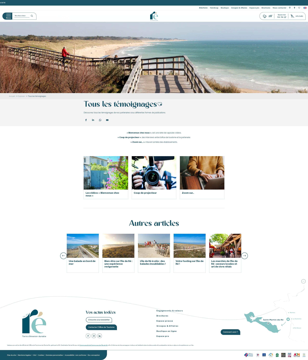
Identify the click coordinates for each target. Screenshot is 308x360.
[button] (305, 8)
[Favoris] (299, 8)
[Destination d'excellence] (258, 355)
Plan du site (11, 355)
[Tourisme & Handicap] (264, 355)
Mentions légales (24, 355)
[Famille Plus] (271, 355)
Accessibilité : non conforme (75, 355)
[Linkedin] (99, 336)
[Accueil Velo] (277, 355)
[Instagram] (94, 336)
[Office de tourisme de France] (248, 355)
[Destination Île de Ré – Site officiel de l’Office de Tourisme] (154, 16)
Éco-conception (94, 355)
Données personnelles (54, 355)
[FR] (305, 8)
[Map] (290, 8)
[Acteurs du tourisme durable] (304, 355)
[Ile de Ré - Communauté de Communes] (283, 355)
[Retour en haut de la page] (303, 281)
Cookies (41, 355)
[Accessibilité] (294, 8)
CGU (34, 355)
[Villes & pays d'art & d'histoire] (289, 355)
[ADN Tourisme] (296, 355)
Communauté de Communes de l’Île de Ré (94, 345)
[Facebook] (88, 336)
